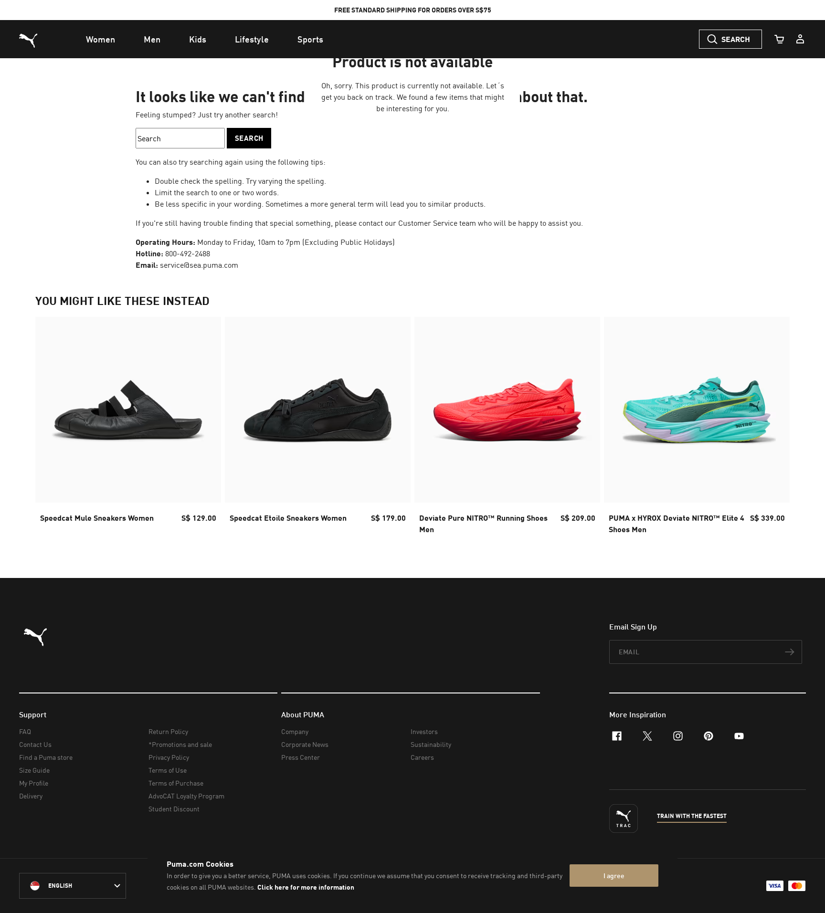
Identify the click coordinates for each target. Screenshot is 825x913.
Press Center (300, 757)
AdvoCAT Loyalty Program (186, 796)
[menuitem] (100, 39)
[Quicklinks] (800, 39)
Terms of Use (167, 770)
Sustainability (431, 744)
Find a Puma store (46, 757)
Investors (424, 731)
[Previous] (50, 428)
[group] (128, 428)
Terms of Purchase (175, 783)
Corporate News (304, 744)
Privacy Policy (168, 757)
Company (294, 731)
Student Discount (174, 809)
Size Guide (34, 770)
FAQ (25, 731)
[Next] (774, 428)
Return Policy (168, 731)
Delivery (30, 796)
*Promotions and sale (180, 744)
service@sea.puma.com (199, 265)
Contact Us (35, 744)
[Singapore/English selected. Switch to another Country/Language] (73, 885)
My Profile (33, 783)
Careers (422, 757)
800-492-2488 (187, 253)
